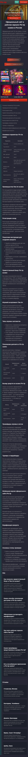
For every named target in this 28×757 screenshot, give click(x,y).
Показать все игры (14, 100)
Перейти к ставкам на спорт (14, 64)
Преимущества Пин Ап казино (9, 108)
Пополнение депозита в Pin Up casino (11, 118)
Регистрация (23, 2)
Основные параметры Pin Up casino (11, 105)
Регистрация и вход (7, 110)
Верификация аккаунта (8, 130)
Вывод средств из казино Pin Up (10, 120)
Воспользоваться (14, 18)
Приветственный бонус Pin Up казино (11, 113)
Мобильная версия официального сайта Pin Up (13, 128)
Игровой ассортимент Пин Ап (9, 115)
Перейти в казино (14, 59)
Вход (17, 2)
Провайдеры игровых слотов (9, 123)
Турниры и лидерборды (8, 125)
